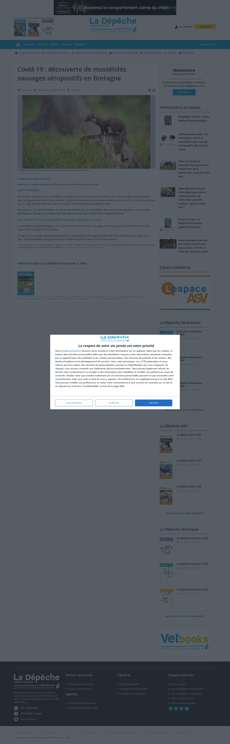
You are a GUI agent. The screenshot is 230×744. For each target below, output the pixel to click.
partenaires (75, 351)
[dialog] (115, 372)
